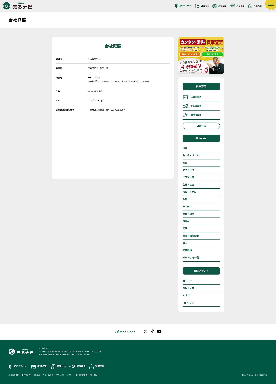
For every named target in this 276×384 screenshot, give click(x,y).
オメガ (186, 295)
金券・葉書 (188, 184)
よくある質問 (14, 375)
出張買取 (195, 115)
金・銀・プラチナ (192, 155)
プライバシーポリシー (64, 375)
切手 (185, 243)
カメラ (186, 206)
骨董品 (186, 221)
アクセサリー (189, 170)
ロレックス (188, 303)
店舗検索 (205, 5)
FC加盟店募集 (81, 375)
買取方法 (222, 5)
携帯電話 (187, 250)
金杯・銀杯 (188, 214)
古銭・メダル (189, 192)
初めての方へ (186, 5)
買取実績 (258, 5)
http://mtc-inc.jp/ (96, 100)
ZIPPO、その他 (191, 257)
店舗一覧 (201, 126)
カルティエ (188, 288)
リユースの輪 (48, 375)
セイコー (187, 281)
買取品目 (240, 5)
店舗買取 (195, 97)
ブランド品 (188, 177)
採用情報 (93, 375)
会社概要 (36, 375)
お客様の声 (26, 375)
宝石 (185, 163)
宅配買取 (195, 106)
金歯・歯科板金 (191, 236)
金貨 (185, 199)
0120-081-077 (95, 91)
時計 (185, 148)
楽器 (185, 228)
